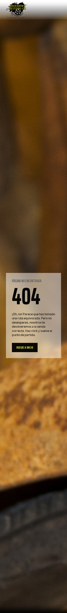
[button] (25, 347)
